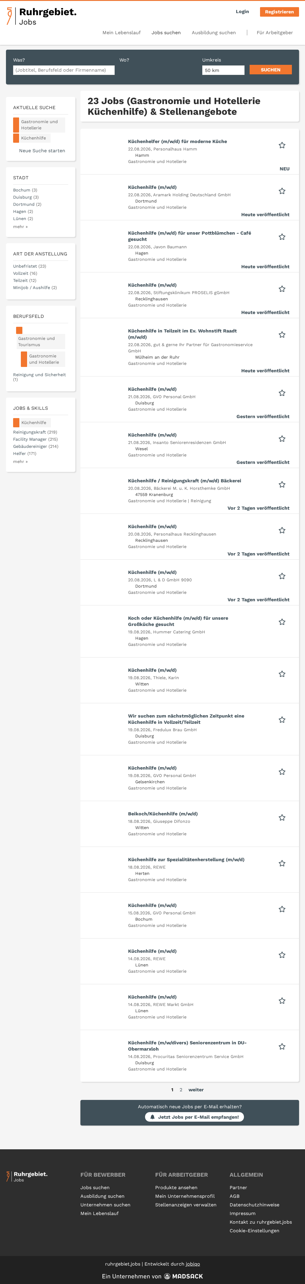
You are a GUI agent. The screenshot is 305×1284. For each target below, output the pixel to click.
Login (242, 11)
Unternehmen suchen (105, 1205)
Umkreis (211, 60)
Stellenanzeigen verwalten (186, 1205)
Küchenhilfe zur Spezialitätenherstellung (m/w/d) (186, 859)
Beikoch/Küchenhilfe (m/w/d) (163, 814)
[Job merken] (284, 144)
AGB (234, 1196)
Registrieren (279, 12)
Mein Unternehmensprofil (185, 1196)
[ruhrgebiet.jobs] (41, 16)
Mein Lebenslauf (121, 32)
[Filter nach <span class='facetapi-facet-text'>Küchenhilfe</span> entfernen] (16, 138)
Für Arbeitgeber (275, 32)
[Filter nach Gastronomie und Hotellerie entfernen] (24, 359)
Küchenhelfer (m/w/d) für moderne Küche (177, 141)
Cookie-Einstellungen (254, 1230)
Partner (238, 1187)
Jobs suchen (166, 32)
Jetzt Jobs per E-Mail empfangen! (198, 1117)
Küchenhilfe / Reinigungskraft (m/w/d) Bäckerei (184, 481)
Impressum (243, 1213)
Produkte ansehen (176, 1187)
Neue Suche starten (42, 150)
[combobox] (64, 70)
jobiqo (193, 1264)
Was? (19, 60)
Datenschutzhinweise (254, 1205)
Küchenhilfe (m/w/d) (152, 187)
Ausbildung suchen (214, 32)
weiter (196, 1090)
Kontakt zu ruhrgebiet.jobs (261, 1222)
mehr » (20, 226)
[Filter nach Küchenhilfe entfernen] (16, 422)
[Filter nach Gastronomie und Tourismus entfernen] (19, 330)
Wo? (124, 60)
